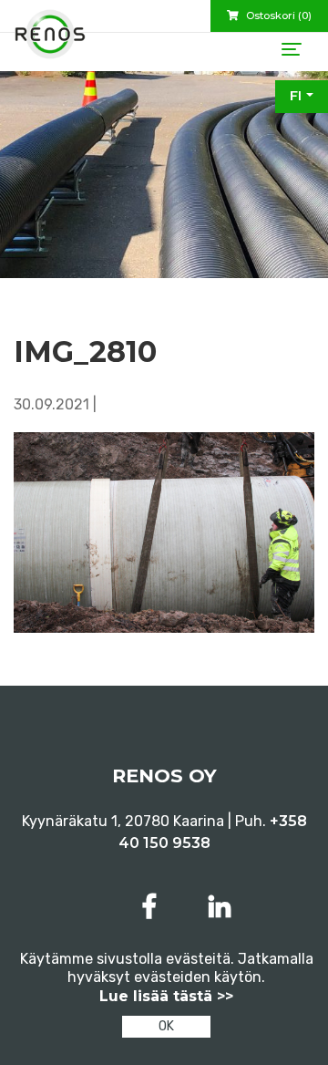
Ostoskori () (277, 15)
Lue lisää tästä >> (166, 996)
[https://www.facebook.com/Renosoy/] (153, 907)
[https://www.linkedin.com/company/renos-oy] (220, 907)
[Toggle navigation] (291, 49)
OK (166, 1026)
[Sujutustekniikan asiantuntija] (50, 41)
